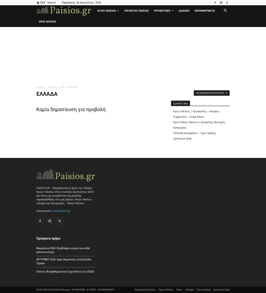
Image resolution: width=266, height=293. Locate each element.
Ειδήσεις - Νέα (56, 87)
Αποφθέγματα (205, 10)
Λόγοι (179, 289)
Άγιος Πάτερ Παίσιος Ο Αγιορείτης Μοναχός (199, 122)
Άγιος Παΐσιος (106, 10)
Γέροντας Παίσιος (136, 10)
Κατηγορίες (179, 127)
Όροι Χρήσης (47, 21)
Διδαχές (184, 10)
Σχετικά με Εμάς (182, 138)
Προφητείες (162, 10)
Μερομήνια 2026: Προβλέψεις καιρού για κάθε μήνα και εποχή (63, 250)
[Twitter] (227, 2)
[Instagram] (221, 2)
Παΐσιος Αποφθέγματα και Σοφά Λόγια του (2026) (65, 271)
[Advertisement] (133, 54)
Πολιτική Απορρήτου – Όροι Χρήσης (194, 133)
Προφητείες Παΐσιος (145, 289)
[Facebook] (215, 2)
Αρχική (40, 87)
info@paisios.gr (61, 210)
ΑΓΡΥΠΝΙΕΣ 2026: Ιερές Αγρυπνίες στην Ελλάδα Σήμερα (63, 261)
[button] (225, 11)
